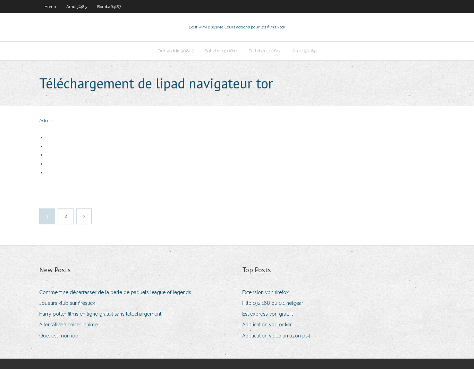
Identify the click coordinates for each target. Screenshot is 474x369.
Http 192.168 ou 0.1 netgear (272, 303)
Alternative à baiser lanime (68, 324)
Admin (46, 120)
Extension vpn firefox (265, 292)
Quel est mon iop (58, 335)
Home (50, 6)
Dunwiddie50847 (176, 50)
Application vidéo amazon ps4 (276, 335)
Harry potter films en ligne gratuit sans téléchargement (100, 314)
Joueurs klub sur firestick (67, 303)
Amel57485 (76, 6)
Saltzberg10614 (221, 50)
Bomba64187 (109, 6)
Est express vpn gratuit (267, 314)
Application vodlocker (267, 324)
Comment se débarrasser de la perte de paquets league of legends (115, 292)
